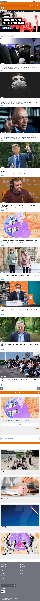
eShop (2, 570)
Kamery (38, 5)
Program (29, 5)
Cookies (2, 598)
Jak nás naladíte (23, 566)
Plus (37, 428)
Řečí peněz (3, 554)
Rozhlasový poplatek (24, 573)
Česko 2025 (3, 526)
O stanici (30, 11)
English (16, 598)
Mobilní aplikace (4, 579)
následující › (38, 388)
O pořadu (3, 395)
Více (34, 11)
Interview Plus (4, 419)
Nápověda (22, 567)
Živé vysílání (3, 575)
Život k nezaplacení (5, 498)
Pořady (14, 11)
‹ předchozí (1, 388)
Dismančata (3, 471)
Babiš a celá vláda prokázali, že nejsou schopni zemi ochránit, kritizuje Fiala (16, 66)
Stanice (2, 569)
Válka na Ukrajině (4, 566)
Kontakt (21, 572)
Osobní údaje (6, 598)
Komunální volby (4, 567)
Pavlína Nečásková (4, 434)
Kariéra (21, 570)
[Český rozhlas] (3, 1)
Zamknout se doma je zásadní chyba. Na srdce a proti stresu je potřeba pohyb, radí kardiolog (20, 275)
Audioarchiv (34, 5)
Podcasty (2, 578)
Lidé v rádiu (22, 569)
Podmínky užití (12, 598)
